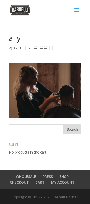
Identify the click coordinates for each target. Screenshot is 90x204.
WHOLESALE (26, 176)
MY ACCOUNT (63, 182)
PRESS (48, 176)
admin (19, 47)
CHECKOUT (19, 182)
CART (40, 182)
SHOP (64, 176)
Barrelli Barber (65, 197)
